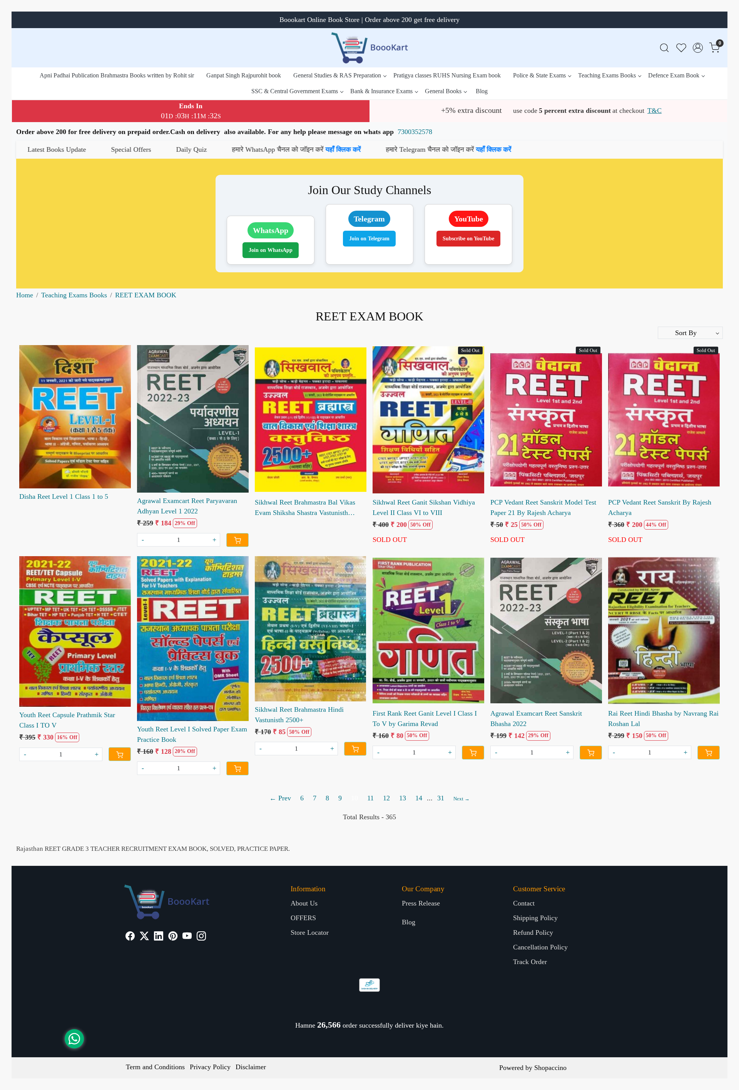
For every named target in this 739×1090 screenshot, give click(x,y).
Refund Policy (533, 932)
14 (418, 798)
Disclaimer (251, 1067)
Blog (482, 91)
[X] (144, 937)
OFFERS (303, 918)
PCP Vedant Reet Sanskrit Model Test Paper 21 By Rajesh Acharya (543, 507)
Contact (524, 903)
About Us (304, 903)
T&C (654, 110)
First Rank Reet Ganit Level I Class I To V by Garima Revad (425, 718)
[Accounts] (698, 48)
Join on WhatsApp (271, 250)
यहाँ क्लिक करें (172, 149)
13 (402, 798)
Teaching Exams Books (607, 75)
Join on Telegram (369, 238)
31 (440, 798)
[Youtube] (187, 937)
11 (370, 798)
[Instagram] (201, 937)
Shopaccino (550, 1068)
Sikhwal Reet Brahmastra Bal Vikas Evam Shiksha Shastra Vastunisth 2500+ (305, 508)
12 (386, 798)
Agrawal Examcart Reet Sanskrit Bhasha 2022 (536, 718)
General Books (443, 91)
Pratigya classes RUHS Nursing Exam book (447, 75)
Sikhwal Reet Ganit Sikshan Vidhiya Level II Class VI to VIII (424, 507)
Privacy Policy (210, 1067)
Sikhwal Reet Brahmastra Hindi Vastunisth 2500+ (299, 715)
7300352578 (415, 132)
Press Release (421, 903)
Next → (461, 799)
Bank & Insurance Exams (381, 91)
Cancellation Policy (540, 947)
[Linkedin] (158, 937)
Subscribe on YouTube (468, 238)
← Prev (280, 798)
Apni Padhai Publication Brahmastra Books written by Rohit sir (117, 75)
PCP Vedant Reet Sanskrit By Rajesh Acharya (659, 507)
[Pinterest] (173, 937)
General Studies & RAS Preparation (337, 75)
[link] (664, 48)
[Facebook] (130, 937)
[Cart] (237, 540)
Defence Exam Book (673, 75)
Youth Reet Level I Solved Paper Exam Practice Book (192, 734)
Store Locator (310, 932)
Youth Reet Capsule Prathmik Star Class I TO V (67, 720)
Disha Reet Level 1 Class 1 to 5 (63, 496)
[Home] (369, 48)
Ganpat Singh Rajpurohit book (243, 75)
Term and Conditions (155, 1067)
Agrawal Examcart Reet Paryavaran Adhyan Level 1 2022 (187, 506)
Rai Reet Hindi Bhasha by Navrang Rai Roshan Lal (663, 718)
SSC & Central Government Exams (294, 91)
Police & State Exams (539, 75)
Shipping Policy (535, 918)
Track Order (530, 962)
